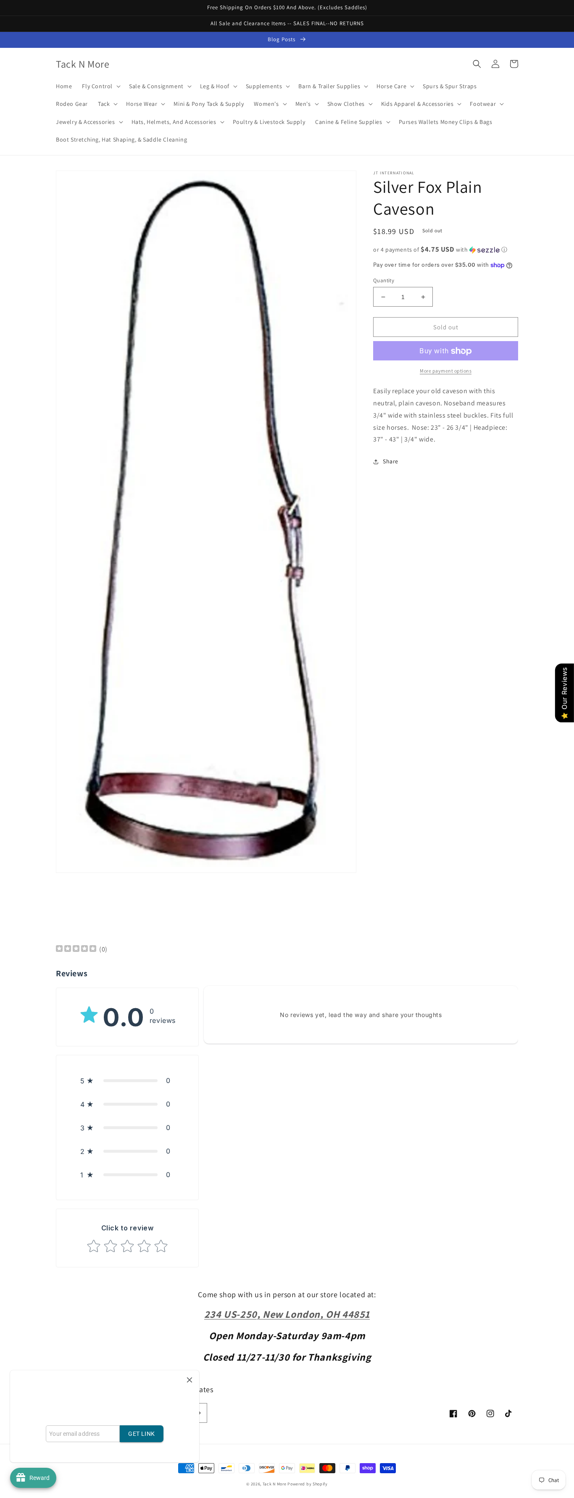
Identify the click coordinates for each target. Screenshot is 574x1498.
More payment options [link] (445, 371)
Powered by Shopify (307, 1484)
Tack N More (275, 1484)
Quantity (383, 280)
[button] (100, 86)
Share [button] (390, 461)
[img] (76, 949)
